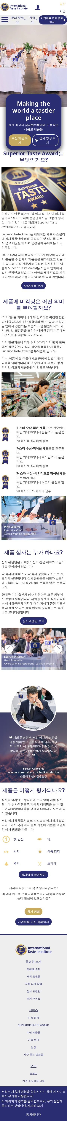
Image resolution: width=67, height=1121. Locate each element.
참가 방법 (33, 911)
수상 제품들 (33, 1032)
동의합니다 (33, 1114)
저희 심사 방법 (33, 984)
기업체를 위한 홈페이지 (52, 20)
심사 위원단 (33, 991)
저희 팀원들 (33, 976)
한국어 (32, 20)
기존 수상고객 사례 (33, 1081)
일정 (33, 1047)
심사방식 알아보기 (33, 875)
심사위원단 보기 (33, 621)
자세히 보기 (35, 1106)
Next (58, 651)
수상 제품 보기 (20, 140)
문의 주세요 (17, 20)
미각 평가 (33, 1017)
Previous (9, 651)
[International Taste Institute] (14, 7)
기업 (63, 11)
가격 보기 (33, 1039)
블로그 (33, 1073)
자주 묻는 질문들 (33, 1054)
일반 (63, 4)
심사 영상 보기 (47, 140)
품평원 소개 (33, 969)
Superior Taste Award (33, 1025)
